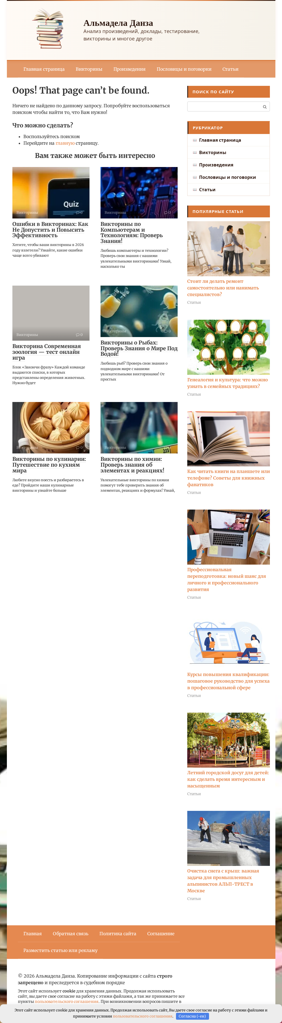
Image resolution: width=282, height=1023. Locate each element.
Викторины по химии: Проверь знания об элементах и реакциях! (132, 465)
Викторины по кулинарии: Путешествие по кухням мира (49, 465)
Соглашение (160, 933)
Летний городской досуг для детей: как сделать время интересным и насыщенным (228, 779)
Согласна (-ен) (192, 1016)
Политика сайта (117, 933)
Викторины (89, 69)
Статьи (230, 69)
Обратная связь (70, 933)
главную (65, 143)
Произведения (129, 69)
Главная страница (44, 69)
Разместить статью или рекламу (60, 950)
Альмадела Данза (118, 22)
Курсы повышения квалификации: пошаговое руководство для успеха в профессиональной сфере (228, 681)
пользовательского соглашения (67, 1001)
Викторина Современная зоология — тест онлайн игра (46, 352)
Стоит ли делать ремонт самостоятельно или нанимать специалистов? (223, 287)
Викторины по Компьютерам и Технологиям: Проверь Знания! (132, 233)
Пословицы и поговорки (184, 69)
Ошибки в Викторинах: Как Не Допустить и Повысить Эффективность (50, 230)
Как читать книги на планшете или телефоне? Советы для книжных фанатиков (228, 478)
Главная (32, 933)
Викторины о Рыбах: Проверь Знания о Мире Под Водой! (139, 348)
